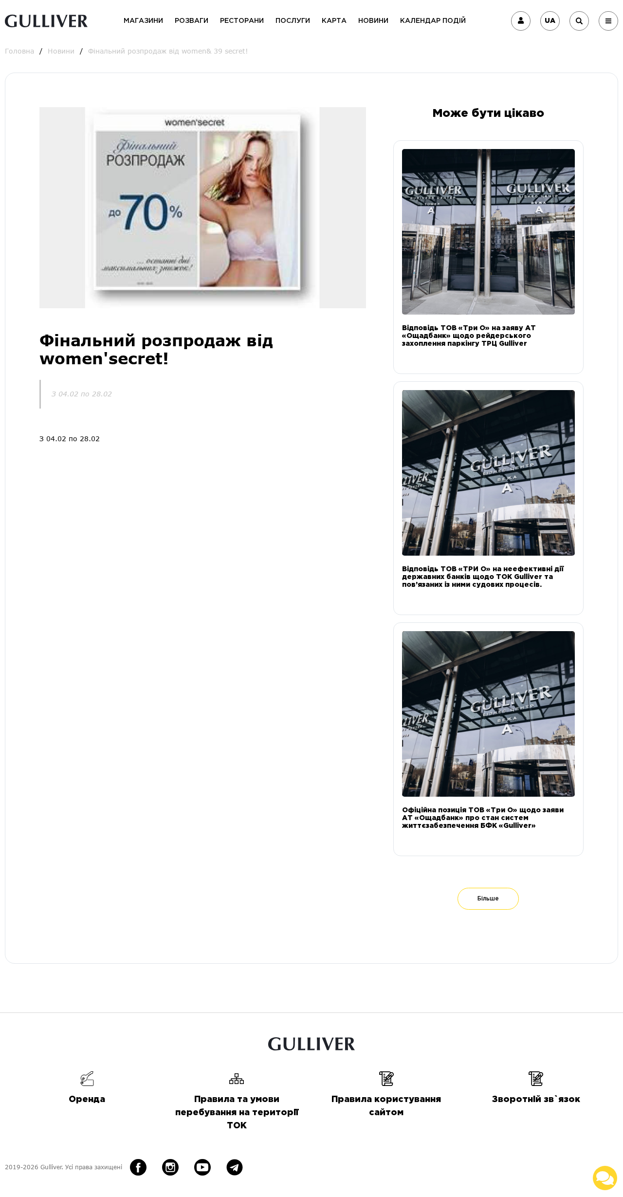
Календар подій (433, 21)
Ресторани (242, 21)
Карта (334, 21)
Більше (488, 898)
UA (550, 21)
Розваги (191, 21)
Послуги (292, 21)
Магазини (143, 21)
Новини (373, 21)
